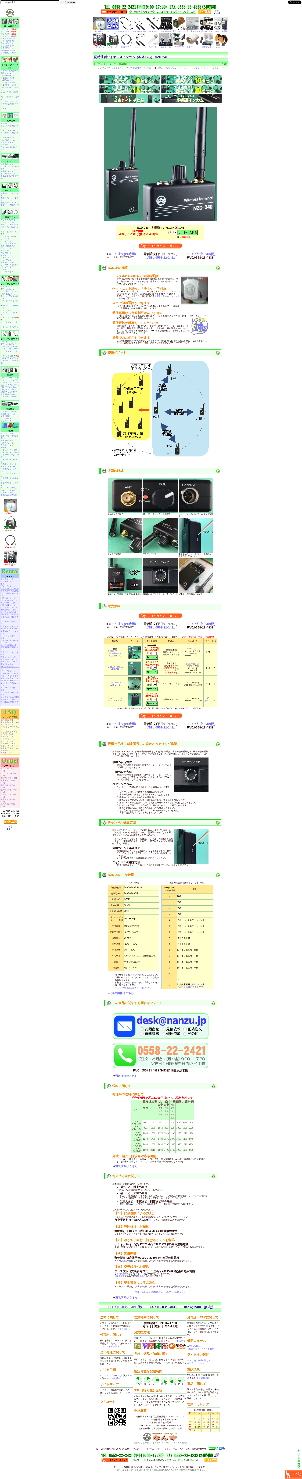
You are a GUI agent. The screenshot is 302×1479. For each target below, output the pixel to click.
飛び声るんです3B (9, 390)
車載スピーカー (7, 123)
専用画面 (121, 1274)
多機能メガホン (10, 75)
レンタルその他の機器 (10, 697)
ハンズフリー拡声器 (9, 36)
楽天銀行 (141, 1276)
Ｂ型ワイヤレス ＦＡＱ (10, 746)
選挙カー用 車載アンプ (10, 205)
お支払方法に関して (126, 1176)
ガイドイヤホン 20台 (10, 380)
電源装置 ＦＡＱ (7, 751)
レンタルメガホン (8, 612)
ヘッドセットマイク (9, 232)
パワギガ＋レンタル (9, 598)
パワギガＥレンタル (9, 605)
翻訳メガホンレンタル (9, 614)
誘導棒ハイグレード (9, 464)
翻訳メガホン (6, 73)
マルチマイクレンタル (9, 673)
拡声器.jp (4, 108)
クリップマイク (7, 241)
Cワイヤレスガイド (8, 344)
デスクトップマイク (9, 248)
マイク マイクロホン (9, 220)
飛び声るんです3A (9, 387)
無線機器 (123, 64)
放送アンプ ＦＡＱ (8, 736)
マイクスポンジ (7, 269)
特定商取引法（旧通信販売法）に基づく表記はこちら (160, 1292)
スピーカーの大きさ (9, 137)
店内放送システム (9, 294)
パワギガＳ (9, 34)
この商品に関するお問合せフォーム (137, 1003)
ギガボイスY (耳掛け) (11, 452)
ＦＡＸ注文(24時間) (201, 254)
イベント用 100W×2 (10, 349)
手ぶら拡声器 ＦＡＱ (9, 732)
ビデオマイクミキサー (9, 265)
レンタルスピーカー (9, 629)
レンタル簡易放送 (8, 645)
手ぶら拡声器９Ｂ (8, 46)
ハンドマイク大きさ (9, 490)
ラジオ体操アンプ (8, 174)
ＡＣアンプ (10, 161)
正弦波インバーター (9, 411)
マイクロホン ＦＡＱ (9, 743)
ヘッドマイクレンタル (9, 589)
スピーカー (10, 120)
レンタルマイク (7, 272)
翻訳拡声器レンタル (9, 610)
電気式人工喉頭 (7, 492)
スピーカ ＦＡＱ (7, 741)
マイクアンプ (6, 260)
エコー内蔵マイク (8, 246)
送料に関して (121, 1086)
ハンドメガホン (10, 85)
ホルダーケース (115, 699)
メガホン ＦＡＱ (7, 734)
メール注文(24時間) (122, 254)
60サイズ (208, 699)
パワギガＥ (9, 32)
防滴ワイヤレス (11, 101)
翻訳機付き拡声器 (8, 50)
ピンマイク (5, 239)
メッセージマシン (8, 145)
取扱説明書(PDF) (192, 664)
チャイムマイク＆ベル (9, 225)
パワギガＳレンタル (9, 607)
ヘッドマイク (6, 236)
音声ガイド (197, 984)
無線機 (10, 375)
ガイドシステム (8, 310)
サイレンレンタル (8, 699)
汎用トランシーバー (9, 397)
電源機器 (10, 409)
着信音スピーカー (8, 466)
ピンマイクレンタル (9, 586)
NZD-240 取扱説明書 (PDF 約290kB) (132, 988)
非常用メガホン (10, 83)
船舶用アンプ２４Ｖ (9, 203)
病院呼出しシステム (9, 53)
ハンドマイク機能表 (9, 488)
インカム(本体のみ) (115, 668)
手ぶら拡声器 (10, 26)
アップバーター (7, 421)
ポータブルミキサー (9, 267)
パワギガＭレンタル (9, 603)
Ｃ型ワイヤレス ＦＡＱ (10, 748)
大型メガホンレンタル (9, 626)
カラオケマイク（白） (9, 243)
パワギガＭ (9, 29)
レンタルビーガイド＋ (10, 680)
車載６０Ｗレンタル (9, 659)
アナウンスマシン (8, 142)
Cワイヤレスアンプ (8, 342)
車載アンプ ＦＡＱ (8, 739)
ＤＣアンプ (10, 190)
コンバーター (6, 419)
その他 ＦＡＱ (6, 753)
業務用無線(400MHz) (9, 394)
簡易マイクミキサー (9, 262)
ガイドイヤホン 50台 (10, 382)
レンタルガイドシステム (10, 667)
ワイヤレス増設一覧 (10, 346)
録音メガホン (9, 78)
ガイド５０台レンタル (9, 678)
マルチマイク (7, 287)
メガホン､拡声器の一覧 (10, 71)
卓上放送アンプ (7, 164)
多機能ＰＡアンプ (8, 171)
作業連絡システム (8, 440)
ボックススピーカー (9, 140)
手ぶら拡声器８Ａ (8, 43)
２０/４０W (5, 166)
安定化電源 (5, 416)
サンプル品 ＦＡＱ (8, 725)
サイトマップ (109, 64)
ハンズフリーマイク (9, 222)
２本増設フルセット (10, 291)
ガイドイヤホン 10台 (10, 378)
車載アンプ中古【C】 (9, 778)
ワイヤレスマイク (9, 289)
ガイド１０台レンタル (9, 676)
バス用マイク (6, 251)
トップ (97, 64)
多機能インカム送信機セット (115, 653)
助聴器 (3, 448)
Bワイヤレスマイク (10, 284)
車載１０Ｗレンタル (9, 657)
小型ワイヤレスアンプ (9, 358)
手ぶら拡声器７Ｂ (8, 41)
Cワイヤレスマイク (10, 339)
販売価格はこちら (123, 993)
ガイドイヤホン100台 (10, 385)
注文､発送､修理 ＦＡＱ (10, 720)
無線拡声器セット (8, 48)
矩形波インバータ (8, 414)
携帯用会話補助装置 (9, 495)
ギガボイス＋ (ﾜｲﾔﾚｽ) (11, 450)
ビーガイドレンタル (9, 671)
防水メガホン (9, 80)
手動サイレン (7, 445)
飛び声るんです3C (9, 392)
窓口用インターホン (9, 433)
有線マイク (10, 217)
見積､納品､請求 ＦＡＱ (10, 722)
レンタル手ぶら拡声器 (10, 591)
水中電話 (4, 478)
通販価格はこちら (126, 1075)
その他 (10, 431)
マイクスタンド (7, 258)
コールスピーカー (8, 130)
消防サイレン (7, 443)
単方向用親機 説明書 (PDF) (190, 986)
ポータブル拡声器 (8, 39)
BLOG (224, 64)
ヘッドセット (115, 683)
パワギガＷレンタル (9, 600)
